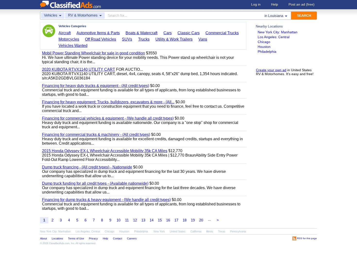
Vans (202, 39)
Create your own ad (271, 70)
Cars (167, 33)
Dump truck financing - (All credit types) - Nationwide (87, 167)
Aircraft (65, 33)
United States (178, 231)
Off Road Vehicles (100, 39)
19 (193, 220)
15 (160, 220)
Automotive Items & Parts (98, 33)
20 (201, 220)
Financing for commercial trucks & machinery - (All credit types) (96, 134)
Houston (264, 47)
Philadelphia (267, 51)
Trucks (144, 39)
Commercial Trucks (222, 33)
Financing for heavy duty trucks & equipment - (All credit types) (95, 86)
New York (159, 231)
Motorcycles (69, 39)
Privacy (93, 238)
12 (135, 220)
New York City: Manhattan (278, 32)
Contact (117, 238)
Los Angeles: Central (273, 37)
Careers (132, 238)
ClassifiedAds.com (59, 243)
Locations (57, 238)
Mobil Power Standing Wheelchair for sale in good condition (93, 53)
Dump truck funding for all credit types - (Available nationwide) (95, 183)
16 (168, 220)
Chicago (264, 42)
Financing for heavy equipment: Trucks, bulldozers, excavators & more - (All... (108, 102)
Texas (221, 231)
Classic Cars (189, 33)
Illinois (209, 231)
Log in (256, 4)
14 (151, 220)
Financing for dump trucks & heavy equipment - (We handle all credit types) (106, 200)
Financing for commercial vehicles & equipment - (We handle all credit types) (108, 118)
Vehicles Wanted (73, 46)
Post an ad (301, 4)
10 (118, 220)
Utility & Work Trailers (174, 39)
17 (176, 220)
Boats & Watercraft (141, 33)
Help (274, 4)
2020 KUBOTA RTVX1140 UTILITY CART (78, 69)
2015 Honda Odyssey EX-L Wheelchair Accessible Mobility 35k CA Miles (104, 151)
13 (143, 220)
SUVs (127, 39)
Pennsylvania (238, 231)
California (195, 231)
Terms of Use (76, 238)
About (43, 238)
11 (127, 220)
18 (185, 220)
